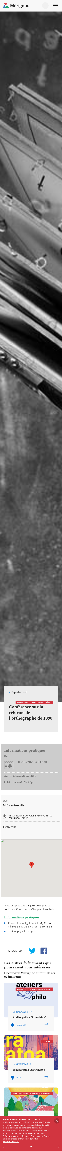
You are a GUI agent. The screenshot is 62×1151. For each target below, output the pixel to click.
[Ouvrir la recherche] (45, 5)
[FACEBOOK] (42, 951)
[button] (31, 865)
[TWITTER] (32, 951)
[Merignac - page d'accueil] (31, 5)
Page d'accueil (19, 692)
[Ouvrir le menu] (55, 5)
